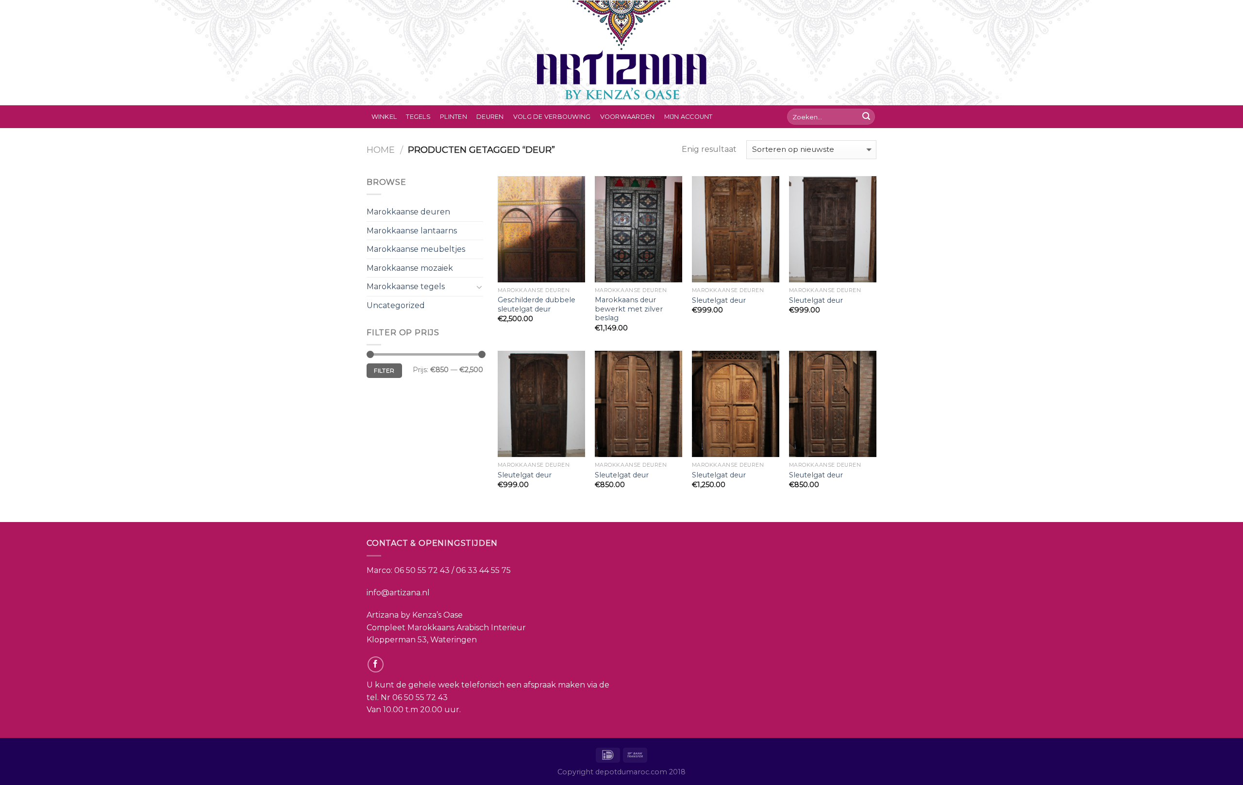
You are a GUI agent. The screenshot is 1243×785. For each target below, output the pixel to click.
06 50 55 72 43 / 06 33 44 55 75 (452, 570)
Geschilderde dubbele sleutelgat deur (536, 304)
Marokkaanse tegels (406, 286)
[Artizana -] (622, 52)
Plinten (453, 116)
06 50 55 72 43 (420, 697)
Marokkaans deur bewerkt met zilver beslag (629, 308)
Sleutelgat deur (719, 300)
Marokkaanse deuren (408, 211)
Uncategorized (396, 305)
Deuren (490, 116)
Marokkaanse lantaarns (412, 230)
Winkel (384, 116)
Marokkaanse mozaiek (410, 268)
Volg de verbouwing (552, 116)
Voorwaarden (627, 116)
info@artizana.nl (398, 592)
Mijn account (688, 116)
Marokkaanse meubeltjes (416, 249)
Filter (384, 370)
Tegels (418, 116)
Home (381, 149)
